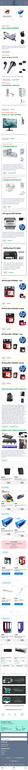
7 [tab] (16, 19)
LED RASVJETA (5, 552)
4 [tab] (9, 642)
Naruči (4, 206)
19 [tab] (18, 673)
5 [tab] (15, 511)
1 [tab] (11, 19)
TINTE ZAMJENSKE (5, 487)
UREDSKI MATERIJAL (7, 16)
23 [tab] (21, 673)
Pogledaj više (5, 426)
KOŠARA (2, 752)
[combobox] (14, 739)
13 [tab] (16, 642)
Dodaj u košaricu (8, 483)
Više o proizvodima (6, 51)
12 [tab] (15, 642)
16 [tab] (18, 642)
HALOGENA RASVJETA (6, 582)
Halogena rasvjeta (14, 547)
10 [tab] (11, 673)
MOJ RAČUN (3, 750)
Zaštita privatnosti (4, 744)
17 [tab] (19, 642)
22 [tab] (20, 673)
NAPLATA (3, 754)
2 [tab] (12, 19)
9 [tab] (10, 673)
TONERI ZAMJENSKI (5, 514)
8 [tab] (12, 642)
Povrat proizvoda (4, 746)
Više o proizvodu (5, 109)
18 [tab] (20, 642)
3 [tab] (8, 642)
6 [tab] (15, 19)
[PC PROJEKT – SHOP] (14, 3)
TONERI (20, 16)
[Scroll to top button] (26, 764)
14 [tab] (14, 673)
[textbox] (13, 739)
